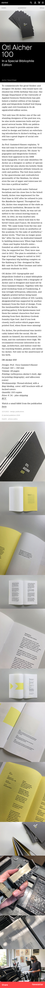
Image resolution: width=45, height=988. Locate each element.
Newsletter (37, 984)
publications (20, 412)
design (12, 412)
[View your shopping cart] (39, 2)
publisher (22, 8)
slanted (4, 2)
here (4, 406)
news (3, 8)
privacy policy (13, 419)
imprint (4, 419)
